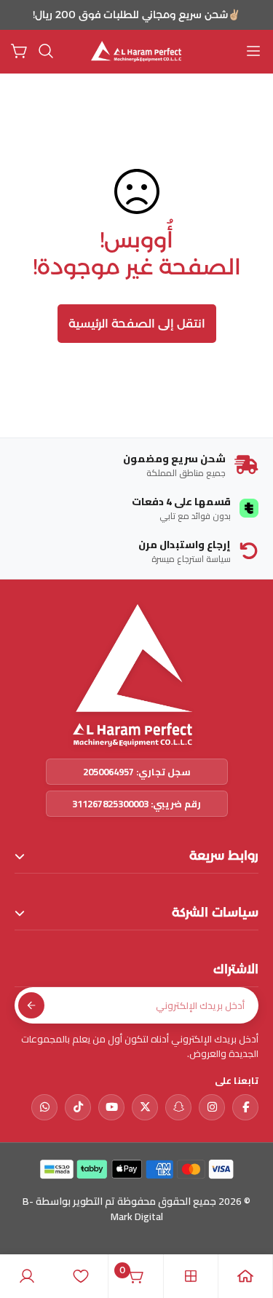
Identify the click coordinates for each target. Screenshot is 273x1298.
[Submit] (31, 1005)
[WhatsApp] (44, 1107)
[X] (145, 1107)
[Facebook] (245, 1107)
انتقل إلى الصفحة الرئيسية (136, 324)
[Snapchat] (178, 1107)
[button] (46, 51)
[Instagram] (212, 1107)
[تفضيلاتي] (81, 1276)
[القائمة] (253, 51)
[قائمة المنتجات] (190, 1276)
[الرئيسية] (245, 1276)
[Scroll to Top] (26, 1220)
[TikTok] (78, 1107)
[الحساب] (27, 1276)
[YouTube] (111, 1107)
